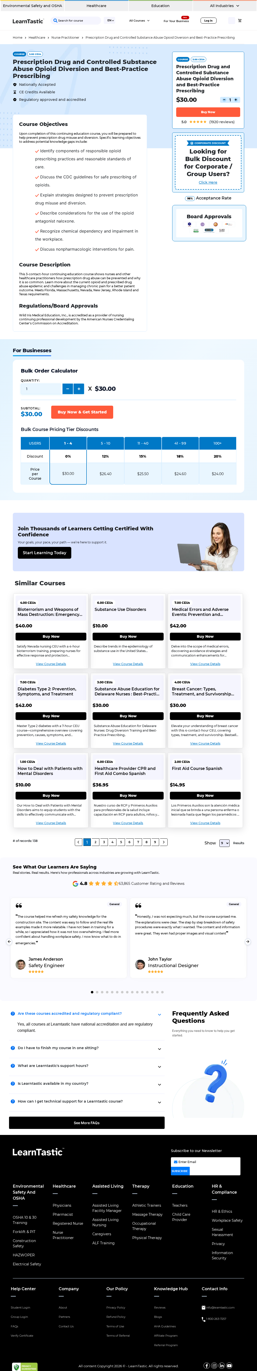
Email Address (132, 104)
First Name (128, 60)
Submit (165, 127)
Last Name (128, 82)
